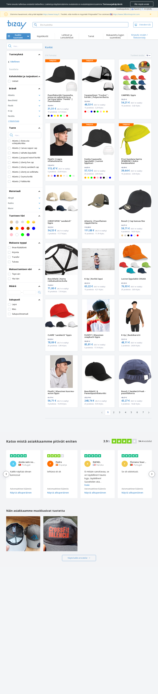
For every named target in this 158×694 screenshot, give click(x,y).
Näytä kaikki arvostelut (77, 558)
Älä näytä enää (141, 4)
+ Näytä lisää (13, 121)
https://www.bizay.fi (51, 14)
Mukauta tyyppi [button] (18, 242)
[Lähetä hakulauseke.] (9, 45)
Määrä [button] (12, 286)
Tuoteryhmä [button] (16, 54)
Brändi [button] (12, 88)
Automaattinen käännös (20, 488)
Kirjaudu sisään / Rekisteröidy (139, 36)
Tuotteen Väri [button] (17, 215)
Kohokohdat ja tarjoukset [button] (23, 76)
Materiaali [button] (15, 191)
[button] (24, 95)
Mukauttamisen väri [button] (20, 269)
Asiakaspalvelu (122, 9)
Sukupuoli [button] (14, 299)
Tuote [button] (12, 127)
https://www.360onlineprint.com (126, 14)
